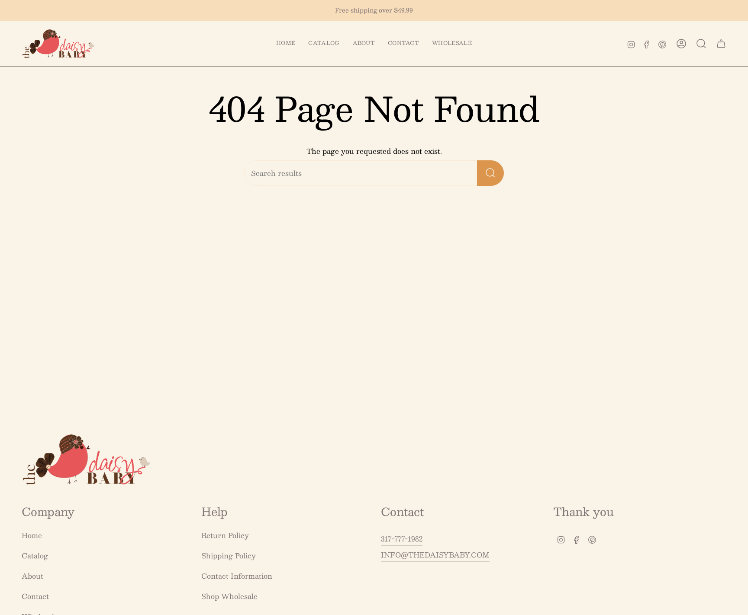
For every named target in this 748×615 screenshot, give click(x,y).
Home (32, 535)
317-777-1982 (401, 539)
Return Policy (225, 535)
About (32, 576)
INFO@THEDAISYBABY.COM (435, 555)
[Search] (490, 173)
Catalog (35, 555)
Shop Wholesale (229, 596)
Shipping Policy (228, 555)
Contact (35, 596)
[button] (324, 44)
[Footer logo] (87, 459)
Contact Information (236, 576)
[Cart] (721, 43)
